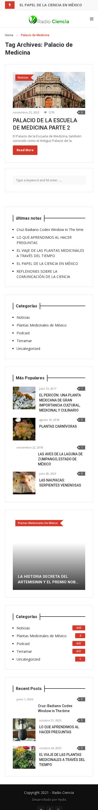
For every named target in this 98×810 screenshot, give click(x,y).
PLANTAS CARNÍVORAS (58, 426)
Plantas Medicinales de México (42, 325)
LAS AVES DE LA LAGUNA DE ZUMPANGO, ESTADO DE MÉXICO (60, 459)
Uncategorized (28, 348)
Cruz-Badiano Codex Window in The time (50, 229)
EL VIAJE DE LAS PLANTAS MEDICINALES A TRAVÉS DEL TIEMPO (62, 760)
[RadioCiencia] (49, 19)
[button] (16, 553)
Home (9, 35)
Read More (25, 150)
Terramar (24, 340)
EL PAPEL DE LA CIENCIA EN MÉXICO (51, 5)
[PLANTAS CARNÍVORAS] (24, 429)
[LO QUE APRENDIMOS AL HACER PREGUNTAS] (24, 729)
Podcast (23, 333)
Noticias (23, 317)
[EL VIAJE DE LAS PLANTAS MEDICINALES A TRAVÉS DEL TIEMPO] (24, 757)
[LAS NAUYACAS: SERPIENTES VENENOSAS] (24, 483)
